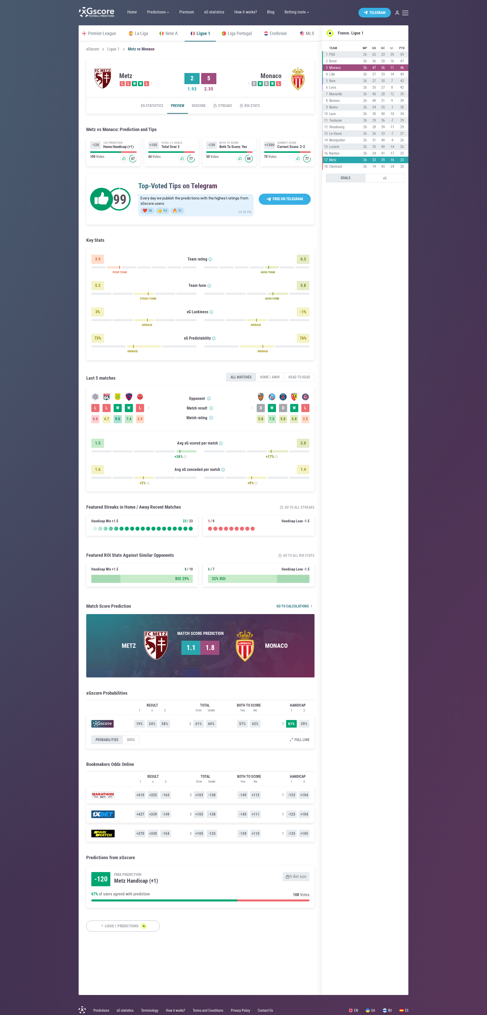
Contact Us (265, 1010)
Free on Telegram (288, 199)
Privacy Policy (240, 1010)
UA (373, 1010)
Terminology (149, 1010)
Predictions (101, 1010)
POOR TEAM (120, 272)
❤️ (147, 210)
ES (406, 1010)
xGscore (92, 49)
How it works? (175, 1010)
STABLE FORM (148, 298)
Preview (177, 106)
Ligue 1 (113, 49)
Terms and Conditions (208, 1010)
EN (356, 1010)
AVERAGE (147, 325)
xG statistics (152, 106)
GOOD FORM (272, 298)
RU (390, 1010)
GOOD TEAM (268, 272)
